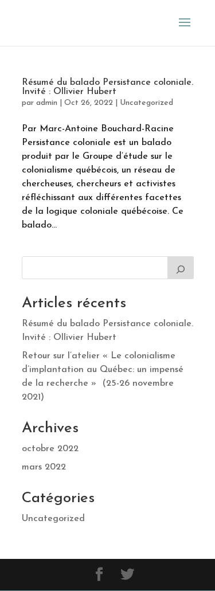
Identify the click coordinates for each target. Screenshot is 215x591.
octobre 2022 (50, 448)
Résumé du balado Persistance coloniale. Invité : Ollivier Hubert (107, 87)
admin (46, 103)
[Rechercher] (180, 267)
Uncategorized (146, 103)
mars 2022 (44, 467)
